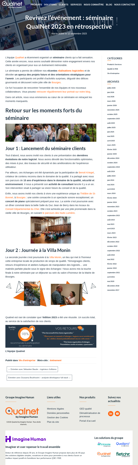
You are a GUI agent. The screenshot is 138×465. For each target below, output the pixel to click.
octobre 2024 (112, 163)
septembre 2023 (113, 215)
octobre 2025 (112, 114)
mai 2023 (110, 224)
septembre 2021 (113, 273)
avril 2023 (111, 229)
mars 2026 (111, 101)
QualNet (19, 57)
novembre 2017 (113, 290)
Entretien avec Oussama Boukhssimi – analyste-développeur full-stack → (39, 377)
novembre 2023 (113, 207)
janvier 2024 (112, 202)
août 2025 (111, 123)
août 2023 (111, 220)
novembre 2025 (113, 110)
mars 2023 (111, 233)
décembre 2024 (113, 158)
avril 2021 (111, 277)
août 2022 (111, 255)
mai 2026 (110, 97)
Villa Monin (55, 257)
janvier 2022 (112, 268)
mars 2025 (111, 145)
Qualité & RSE (112, 69)
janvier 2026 (112, 105)
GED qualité (86, 408)
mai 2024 (110, 185)
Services (76, 5)
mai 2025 (110, 136)
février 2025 (112, 149)
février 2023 (112, 237)
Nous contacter (124, 5)
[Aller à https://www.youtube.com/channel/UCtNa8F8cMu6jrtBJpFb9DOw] (117, 414)
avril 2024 (111, 189)
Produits (36, 5)
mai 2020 (110, 281)
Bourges (56, 82)
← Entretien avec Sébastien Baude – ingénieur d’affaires (32, 369)
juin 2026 (110, 92)
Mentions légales (55, 408)
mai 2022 (110, 259)
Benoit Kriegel (86, 172)
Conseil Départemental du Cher (22, 209)
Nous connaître (94, 5)
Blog (109, 5)
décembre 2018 (113, 286)
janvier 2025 (112, 154)
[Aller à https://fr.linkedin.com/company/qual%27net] (110, 414)
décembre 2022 (113, 242)
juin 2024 (110, 180)
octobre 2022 (112, 246)
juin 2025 (110, 132)
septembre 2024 (113, 167)
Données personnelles (58, 413)
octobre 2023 (112, 211)
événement (55, 360)
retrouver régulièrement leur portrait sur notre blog (63, 91)
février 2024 (112, 198)
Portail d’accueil (88, 421)
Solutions (50, 5)
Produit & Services (114, 64)
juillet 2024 (111, 176)
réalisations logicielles (71, 70)
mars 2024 (111, 193)
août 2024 (111, 171)
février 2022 (112, 264)
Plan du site (53, 422)
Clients (63, 5)
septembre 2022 (113, 251)
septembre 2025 (113, 119)
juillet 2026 (111, 88)
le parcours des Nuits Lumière (58, 213)
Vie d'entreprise (27, 360)
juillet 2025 (111, 128)
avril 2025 (111, 141)
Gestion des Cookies (57, 417)
